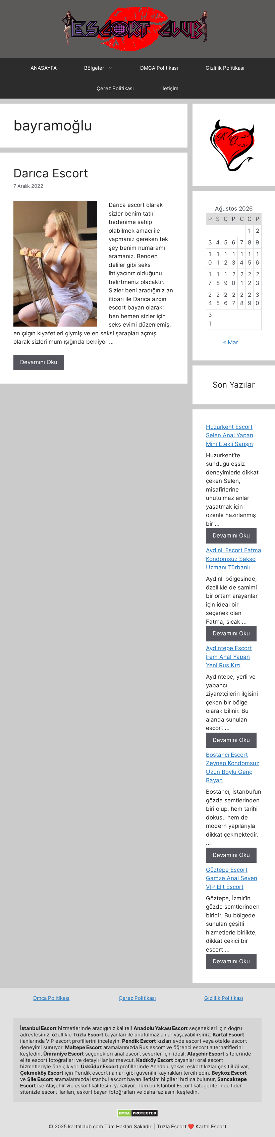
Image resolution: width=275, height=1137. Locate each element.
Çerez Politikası (115, 88)
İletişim (169, 88)
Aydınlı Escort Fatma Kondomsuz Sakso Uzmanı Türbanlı (233, 559)
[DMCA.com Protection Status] (137, 1115)
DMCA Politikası (159, 68)
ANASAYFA (44, 68)
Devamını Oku (38, 362)
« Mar (230, 342)
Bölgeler (94, 68)
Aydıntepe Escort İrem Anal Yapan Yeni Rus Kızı (229, 657)
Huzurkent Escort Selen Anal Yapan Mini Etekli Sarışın (229, 435)
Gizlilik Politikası (225, 68)
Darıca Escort (50, 173)
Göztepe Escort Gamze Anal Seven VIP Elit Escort (231, 878)
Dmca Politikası (51, 998)
